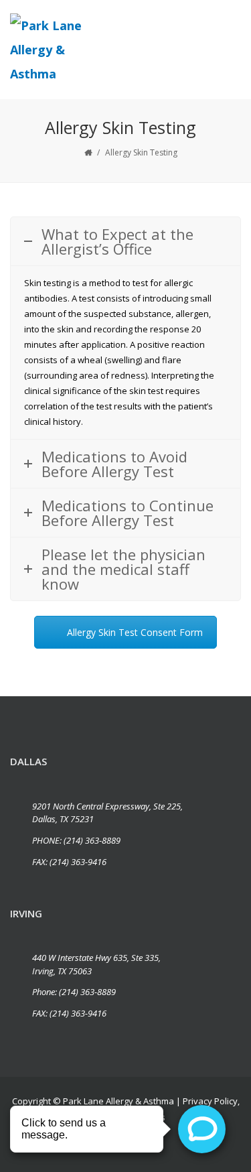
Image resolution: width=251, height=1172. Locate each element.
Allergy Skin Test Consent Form (135, 632)
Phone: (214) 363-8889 (74, 992)
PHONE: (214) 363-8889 (76, 840)
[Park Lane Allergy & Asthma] (56, 49)
